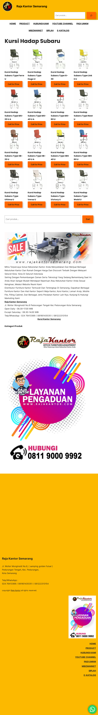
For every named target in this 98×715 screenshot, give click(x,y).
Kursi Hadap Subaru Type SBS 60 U (83, 156)
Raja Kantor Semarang (31, 6)
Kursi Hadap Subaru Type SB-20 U (13, 156)
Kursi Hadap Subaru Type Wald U (80, 196)
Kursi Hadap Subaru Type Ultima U (11, 196)
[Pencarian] (91, 15)
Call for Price (13, 84)
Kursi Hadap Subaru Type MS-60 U (60, 116)
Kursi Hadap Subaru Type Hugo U (34, 75)
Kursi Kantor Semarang (49, 319)
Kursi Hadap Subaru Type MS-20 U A (14, 116)
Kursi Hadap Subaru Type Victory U (57, 196)
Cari (88, 219)
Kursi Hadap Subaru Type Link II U (83, 75)
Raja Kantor (16, 590)
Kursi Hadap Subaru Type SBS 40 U (60, 156)
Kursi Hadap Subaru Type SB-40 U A (37, 156)
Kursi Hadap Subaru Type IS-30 (59, 75)
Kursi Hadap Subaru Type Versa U (34, 196)
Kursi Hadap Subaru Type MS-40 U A (37, 116)
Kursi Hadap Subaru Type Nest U (83, 116)
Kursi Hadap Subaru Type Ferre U (14, 75)
